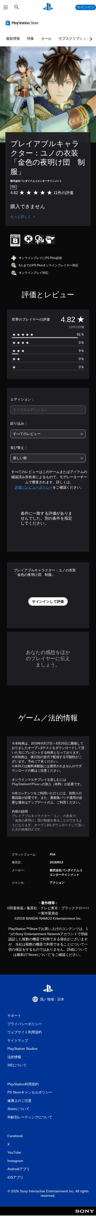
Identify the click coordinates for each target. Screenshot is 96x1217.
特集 (30, 38)
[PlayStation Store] (23, 23)
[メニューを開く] (5, 7)
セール (46, 38)
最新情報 (13, 38)
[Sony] (85, 1214)
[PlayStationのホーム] (48, 7)
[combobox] (48, 409)
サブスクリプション (74, 38)
